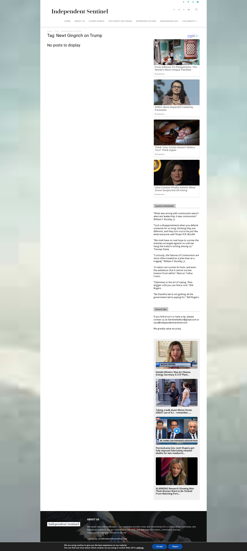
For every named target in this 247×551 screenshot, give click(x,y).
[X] (193, 2)
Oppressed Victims (146, 21)
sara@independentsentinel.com (112, 538)
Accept (159, 546)
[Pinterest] (188, 2)
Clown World (96, 21)
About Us (79, 21)
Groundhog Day (169, 21)
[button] (196, 10)
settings (140, 548)
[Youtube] (198, 2)
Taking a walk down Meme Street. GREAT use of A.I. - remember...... (174, 411)
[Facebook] (183, 2)
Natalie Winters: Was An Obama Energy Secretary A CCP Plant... (173, 373)
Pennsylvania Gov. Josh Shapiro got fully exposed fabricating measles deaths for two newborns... (175, 450)
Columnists (188, 21)
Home (67, 21)
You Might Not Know (120, 21)
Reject (175, 546)
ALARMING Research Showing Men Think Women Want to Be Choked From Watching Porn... (175, 491)
